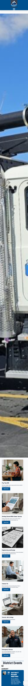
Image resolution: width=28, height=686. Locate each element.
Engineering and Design (8, 550)
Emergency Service (7, 649)
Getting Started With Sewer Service (12, 516)
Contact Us (5, 584)
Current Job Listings (7, 617)
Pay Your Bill (5, 483)
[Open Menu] (14, 9)
